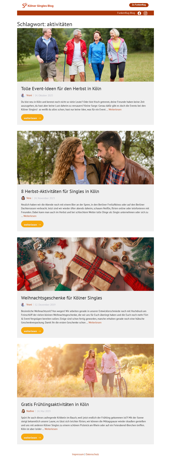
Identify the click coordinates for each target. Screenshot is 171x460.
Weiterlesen (115, 109)
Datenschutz (92, 454)
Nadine (30, 411)
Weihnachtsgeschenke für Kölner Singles (61, 298)
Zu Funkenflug (139, 4)
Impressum (78, 454)
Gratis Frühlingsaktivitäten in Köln (55, 404)
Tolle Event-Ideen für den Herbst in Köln (61, 88)
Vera (28, 198)
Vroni (29, 95)
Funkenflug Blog (126, 12)
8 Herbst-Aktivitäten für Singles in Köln (60, 191)
